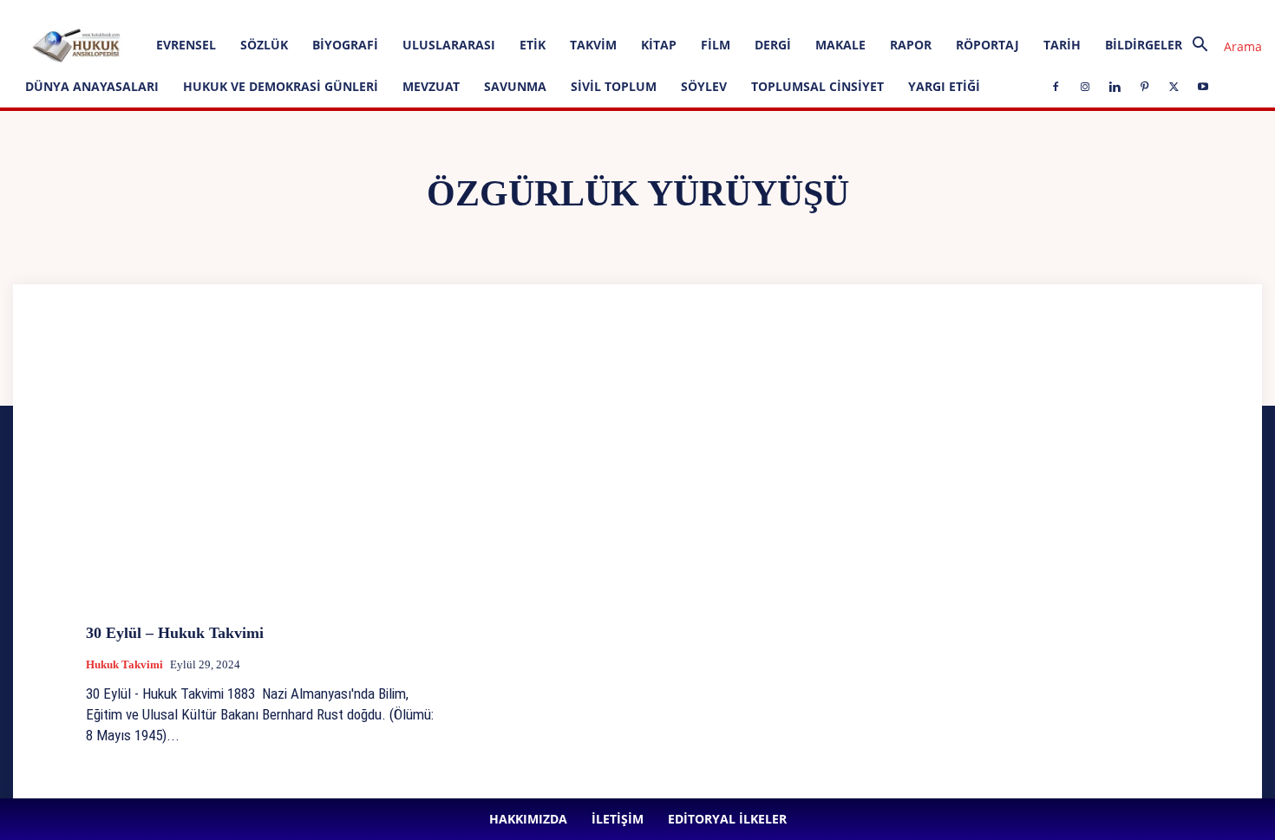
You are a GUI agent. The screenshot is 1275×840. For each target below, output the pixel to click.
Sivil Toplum (614, 86)
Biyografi (345, 44)
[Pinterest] (461, 12)
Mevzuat (431, 86)
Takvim (593, 44)
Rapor (911, 44)
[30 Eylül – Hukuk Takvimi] (261, 479)
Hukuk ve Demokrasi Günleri (280, 86)
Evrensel (186, 44)
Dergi (773, 44)
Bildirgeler (1143, 44)
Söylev (704, 86)
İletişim (232, 11)
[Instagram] (403, 12)
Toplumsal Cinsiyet (817, 86)
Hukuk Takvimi (124, 664)
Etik (533, 44)
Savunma (515, 86)
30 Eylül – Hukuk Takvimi (175, 632)
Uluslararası (448, 44)
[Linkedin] (432, 12)
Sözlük (264, 44)
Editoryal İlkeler (299, 11)
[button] (1220, 46)
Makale (840, 44)
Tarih (1062, 44)
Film (715, 44)
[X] (489, 12)
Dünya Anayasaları (92, 86)
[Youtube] (518, 12)
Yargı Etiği (944, 86)
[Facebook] (375, 12)
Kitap (659, 44)
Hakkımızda (173, 11)
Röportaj (987, 44)
